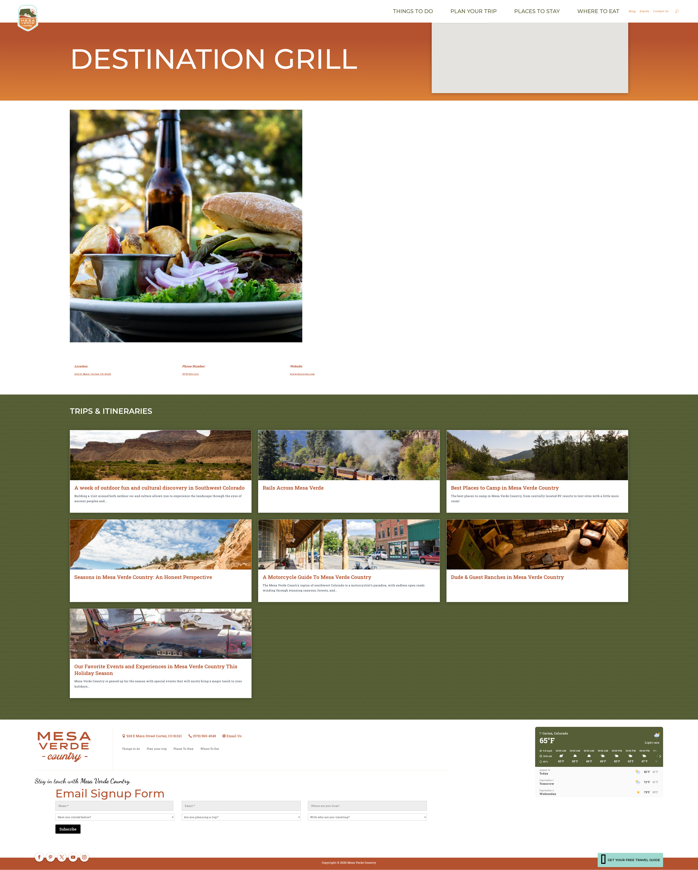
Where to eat (598, 11)
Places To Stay (183, 748)
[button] (544, 756)
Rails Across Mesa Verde (293, 487)
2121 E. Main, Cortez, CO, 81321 (92, 374)
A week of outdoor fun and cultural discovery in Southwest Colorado (159, 487)
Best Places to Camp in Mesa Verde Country (505, 487)
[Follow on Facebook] (39, 857)
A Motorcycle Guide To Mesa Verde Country (317, 577)
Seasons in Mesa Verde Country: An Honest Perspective (143, 577)
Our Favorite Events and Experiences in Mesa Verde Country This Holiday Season (155, 669)
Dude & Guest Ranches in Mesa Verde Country (507, 577)
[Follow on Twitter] (61, 857)
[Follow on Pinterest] (50, 857)
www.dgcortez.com (302, 374)
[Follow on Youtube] (73, 857)
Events (644, 11)
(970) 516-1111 (190, 374)
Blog (632, 11)
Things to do (413, 11)
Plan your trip (473, 11)
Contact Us (661, 11)
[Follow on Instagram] (84, 857)
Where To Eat (209, 748)
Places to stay (537, 11)
